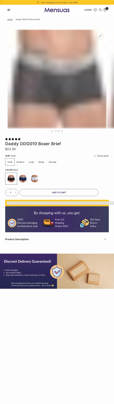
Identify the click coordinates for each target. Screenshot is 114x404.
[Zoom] (100, 36)
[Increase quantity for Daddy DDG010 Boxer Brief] (16, 192)
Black (11, 178)
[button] (13, 139)
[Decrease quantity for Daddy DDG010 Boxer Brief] (7, 192)
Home (10, 19)
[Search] (100, 10)
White (35, 178)
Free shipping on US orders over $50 (59, 2)
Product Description (17, 239)
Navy (23, 178)
